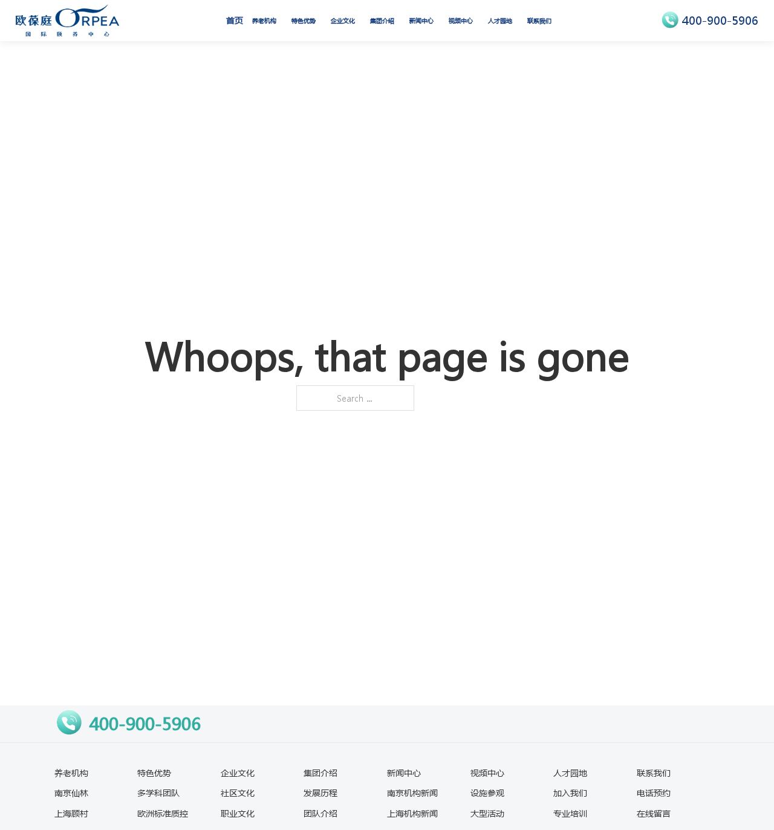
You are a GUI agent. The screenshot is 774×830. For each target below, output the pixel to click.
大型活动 (487, 813)
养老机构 (264, 20)
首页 (234, 20)
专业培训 (570, 813)
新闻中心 (421, 20)
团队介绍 (320, 813)
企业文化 (343, 20)
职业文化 (238, 813)
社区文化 (238, 792)
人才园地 (500, 20)
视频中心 (461, 20)
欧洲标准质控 (162, 813)
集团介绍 (382, 20)
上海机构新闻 (412, 813)
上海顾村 (71, 813)
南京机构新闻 (412, 792)
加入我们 (570, 792)
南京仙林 (71, 792)
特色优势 (303, 20)
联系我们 (539, 20)
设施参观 (487, 792)
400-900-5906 (720, 20)
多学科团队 (158, 792)
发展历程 (320, 792)
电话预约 (654, 792)
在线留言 (654, 813)
